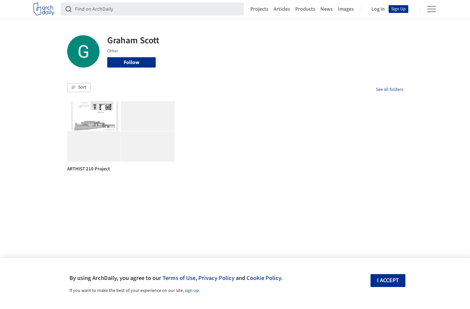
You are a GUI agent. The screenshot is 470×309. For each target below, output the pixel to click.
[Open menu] (431, 9)
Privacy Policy (216, 278)
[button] (78, 87)
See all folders (389, 89)
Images (346, 9)
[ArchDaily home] (44, 9)
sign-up (192, 290)
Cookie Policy (263, 278)
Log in (378, 9)
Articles (282, 9)
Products (305, 9)
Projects (259, 9)
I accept (388, 280)
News (326, 9)
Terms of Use (178, 278)
